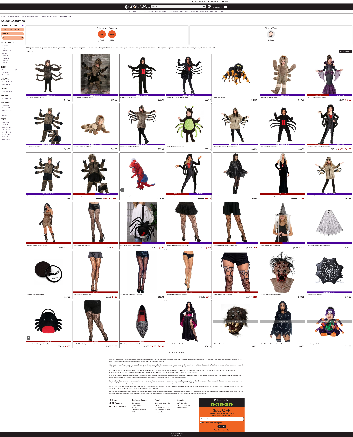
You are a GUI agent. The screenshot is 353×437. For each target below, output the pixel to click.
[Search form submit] (204, 6)
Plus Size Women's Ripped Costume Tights (85, 344)
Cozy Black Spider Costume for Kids (129, 97)
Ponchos (4, 75)
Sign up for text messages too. (213, 423)
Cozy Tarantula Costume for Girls (316, 196)
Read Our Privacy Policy (222, 430)
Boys (4, 60)
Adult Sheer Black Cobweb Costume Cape (319, 245)
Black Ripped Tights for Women (82, 245)
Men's (4, 48)
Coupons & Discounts (162, 403)
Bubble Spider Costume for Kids (175, 146)
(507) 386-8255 (200, 2)
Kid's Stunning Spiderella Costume (317, 97)
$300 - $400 (6, 139)
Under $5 (5, 122)
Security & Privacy (183, 405)
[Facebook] (213, 404)
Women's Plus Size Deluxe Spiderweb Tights (178, 245)
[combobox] (176, 6)
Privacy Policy (182, 407)
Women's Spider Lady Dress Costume (177, 344)
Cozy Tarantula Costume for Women (129, 146)
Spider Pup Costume (219, 97)
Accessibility (159, 412)
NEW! (3, 113)
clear (22, 25)
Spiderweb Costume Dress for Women (37, 245)
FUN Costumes (6, 91)
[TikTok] (231, 404)
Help (226, 2)
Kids (3, 53)
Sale (3, 115)
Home (114, 400)
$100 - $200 (6, 134)
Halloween (5, 98)
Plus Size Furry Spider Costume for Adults (37, 196)
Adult (3, 46)
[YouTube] (226, 404)
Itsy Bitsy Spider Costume (314, 344)
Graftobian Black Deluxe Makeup (35, 294)
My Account (117, 403)
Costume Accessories (8, 70)
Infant (4, 55)
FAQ (133, 412)
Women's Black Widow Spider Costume (177, 97)
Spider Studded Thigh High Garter (223, 294)
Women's (5, 50)
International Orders (139, 410)
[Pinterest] (217, 404)
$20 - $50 (5, 129)
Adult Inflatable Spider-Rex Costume (130, 196)
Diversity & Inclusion (162, 407)
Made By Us (5, 110)
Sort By (344, 51)
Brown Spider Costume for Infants (82, 146)
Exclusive (4, 108)
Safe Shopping (182, 403)
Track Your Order (119, 406)
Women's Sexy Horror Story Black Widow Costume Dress (275, 196)
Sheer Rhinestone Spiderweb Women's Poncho (273, 344)
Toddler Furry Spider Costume (81, 196)
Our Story (158, 405)
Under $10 (5, 125)
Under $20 (5, 127)
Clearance (5, 105)
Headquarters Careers (162, 410)
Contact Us (214, 2)
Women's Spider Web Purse (315, 294)
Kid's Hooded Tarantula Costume (35, 97)
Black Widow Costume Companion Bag (130, 245)
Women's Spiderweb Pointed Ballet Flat (130, 344)
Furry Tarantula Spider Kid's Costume (83, 97)
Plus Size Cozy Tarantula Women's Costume (225, 146)
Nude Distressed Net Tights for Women (177, 294)
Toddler (5, 58)
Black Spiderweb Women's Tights (82, 294)
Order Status (136, 405)
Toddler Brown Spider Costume (269, 97)
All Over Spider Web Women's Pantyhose (131, 294)
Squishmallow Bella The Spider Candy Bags (38, 344)
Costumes (5, 72)
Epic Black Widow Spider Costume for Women (179, 196)
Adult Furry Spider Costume (34, 146)
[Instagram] (222, 404)
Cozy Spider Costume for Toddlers (269, 146)
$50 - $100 (5, 132)
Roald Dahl (5, 84)
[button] (215, 6)
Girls (4, 63)
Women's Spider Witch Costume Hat (270, 245)
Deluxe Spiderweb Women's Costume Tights (225, 245)
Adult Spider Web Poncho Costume (223, 196)
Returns (135, 407)
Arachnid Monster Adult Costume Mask (271, 294)
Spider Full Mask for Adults (221, 344)
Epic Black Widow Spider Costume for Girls (319, 146)
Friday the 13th (6, 82)
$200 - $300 (6, 137)
